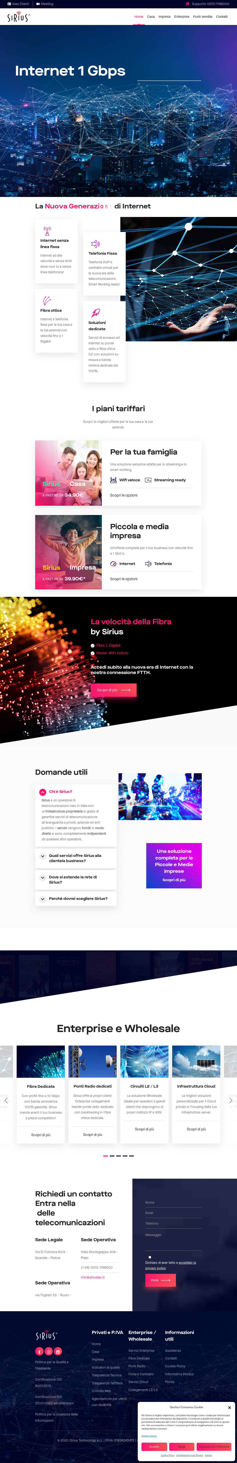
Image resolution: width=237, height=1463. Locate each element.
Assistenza (173, 1351)
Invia (154, 1280)
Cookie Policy (168, 1455)
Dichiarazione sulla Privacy (189, 1455)
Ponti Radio (137, 1366)
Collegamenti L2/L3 (143, 1390)
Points (169, 1382)
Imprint (208, 1455)
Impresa (98, 1360)
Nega (181, 1447)
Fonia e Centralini (141, 1374)
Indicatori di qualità (106, 1368)
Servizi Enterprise (141, 1351)
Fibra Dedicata (139, 1358)
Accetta (154, 1447)
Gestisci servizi (149, 1436)
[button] (229, 1407)
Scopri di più (40, 1135)
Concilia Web (101, 1391)
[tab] (79, 791)
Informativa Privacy (179, 1374)
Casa (95, 1352)
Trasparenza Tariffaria (107, 1383)
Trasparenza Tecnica (107, 1375)
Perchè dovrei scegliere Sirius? (78, 899)
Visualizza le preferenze (213, 1447)
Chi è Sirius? (60, 792)
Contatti (171, 1358)
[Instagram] (48, 1351)
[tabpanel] (41, 1094)
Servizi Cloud (138, 1382)
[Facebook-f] (39, 1351)
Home (96, 1344)
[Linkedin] (58, 1351)
